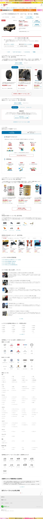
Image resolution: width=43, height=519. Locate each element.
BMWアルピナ (24, 386)
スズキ (33, 378)
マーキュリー (34, 398)
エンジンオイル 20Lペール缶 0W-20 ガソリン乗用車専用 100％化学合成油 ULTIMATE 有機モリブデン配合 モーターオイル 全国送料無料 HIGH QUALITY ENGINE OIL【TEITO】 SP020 (25, 198)
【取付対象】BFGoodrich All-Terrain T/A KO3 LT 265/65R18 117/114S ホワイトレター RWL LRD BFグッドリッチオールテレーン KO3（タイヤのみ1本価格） (8, 83)
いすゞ (13, 378)
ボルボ (13, 436)
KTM (23, 449)
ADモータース (4, 442)
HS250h (23, 331)
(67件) (30, 252)
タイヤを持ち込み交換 (12, 132)
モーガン (3, 414)
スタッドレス (22, 67)
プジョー (13, 431)
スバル (23, 378)
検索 (37, 45)
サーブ (3, 436)
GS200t (23, 327)
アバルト (3, 426)
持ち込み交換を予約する (21, 155)
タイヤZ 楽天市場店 (22, 88)
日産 (13, 376)
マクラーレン (24, 414)
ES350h (33, 325)
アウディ (3, 388)
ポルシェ (33, 388)
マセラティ (4, 424)
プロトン (13, 447)
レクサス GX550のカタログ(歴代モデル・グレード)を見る (11, 259)
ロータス (23, 410)
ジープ (13, 402)
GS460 (13, 331)
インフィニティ (15, 404)
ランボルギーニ (25, 424)
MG (23, 416)
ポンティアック (25, 398)
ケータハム (24, 412)
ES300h (13, 325)
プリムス (33, 400)
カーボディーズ (35, 412)
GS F (13, 327)
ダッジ (23, 402)
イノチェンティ (15, 426)
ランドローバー (15, 410)
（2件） (40, 86)
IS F (33, 331)
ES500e (3, 327)
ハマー (3, 404)
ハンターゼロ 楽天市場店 (39, 203)
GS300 (3, 329)
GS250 (33, 327)
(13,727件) (6, 252)
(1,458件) (14, 252)
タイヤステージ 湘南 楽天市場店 (7, 88)
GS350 (23, 329)
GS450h (3, 331)
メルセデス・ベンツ (5, 390)
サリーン (23, 400)
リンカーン (4, 400)
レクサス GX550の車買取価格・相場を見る (9, 261)
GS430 (33, 329)
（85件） (25, 201)
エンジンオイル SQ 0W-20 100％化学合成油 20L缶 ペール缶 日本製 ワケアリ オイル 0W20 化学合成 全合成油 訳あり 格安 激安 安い (9, 198)
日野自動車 (34, 380)
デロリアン (14, 400)
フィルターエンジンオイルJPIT (8, 203)
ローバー (33, 410)
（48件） (9, 201)
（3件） (41, 201)
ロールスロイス (5, 412)
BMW (13, 386)
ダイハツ (3, 380)
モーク (3, 418)
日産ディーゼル (25, 380)
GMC (33, 402)
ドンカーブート (35, 447)
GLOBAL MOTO (22, 203)
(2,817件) (38, 252)
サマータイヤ (15, 67)
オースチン (34, 414)
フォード (13, 398)
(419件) (22, 252)
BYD (3, 447)
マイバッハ (14, 390)
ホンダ (23, 376)
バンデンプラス (15, 414)
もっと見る (21, 318)
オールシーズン (29, 67)
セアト (13, 449)
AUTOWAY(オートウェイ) (38, 88)
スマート (33, 386)
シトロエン (4, 431)
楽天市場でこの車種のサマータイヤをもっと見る (21, 93)
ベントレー (4, 410)
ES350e (23, 325)
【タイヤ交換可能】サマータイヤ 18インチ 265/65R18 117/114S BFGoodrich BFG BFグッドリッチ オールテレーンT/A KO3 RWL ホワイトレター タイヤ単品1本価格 (24, 83)
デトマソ (33, 424)
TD (22, 447)
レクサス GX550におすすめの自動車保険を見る (9, 264)
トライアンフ (14, 416)
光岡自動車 (14, 380)
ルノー (23, 431)
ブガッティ (34, 431)
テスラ (3, 402)
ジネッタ (13, 412)
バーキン (3, 449)
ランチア (13, 424)
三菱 (33, 376)
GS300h (13, 329)
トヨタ (3, 376)
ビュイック (4, 398)
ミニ (33, 390)
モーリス (3, 416)
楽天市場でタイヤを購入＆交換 (32, 132)
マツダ (3, 378)
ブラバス (23, 390)
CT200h (3, 325)
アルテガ (3, 392)
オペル (13, 388)
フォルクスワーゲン (25, 388)
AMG (3, 386)
